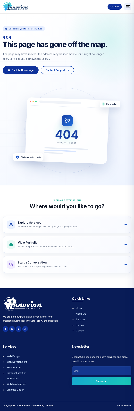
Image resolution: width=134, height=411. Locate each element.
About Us (81, 313)
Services (80, 319)
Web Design (13, 356)
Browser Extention (16, 373)
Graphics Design (15, 389)
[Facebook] (5, 329)
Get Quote (114, 7)
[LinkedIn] (18, 329)
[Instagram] (25, 329)
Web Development (17, 361)
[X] (12, 329)
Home (79, 308)
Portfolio (80, 325)
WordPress (13, 378)
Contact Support (55, 70)
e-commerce (14, 367)
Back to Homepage (23, 70)
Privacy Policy (124, 405)
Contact (80, 330)
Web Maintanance (16, 384)
